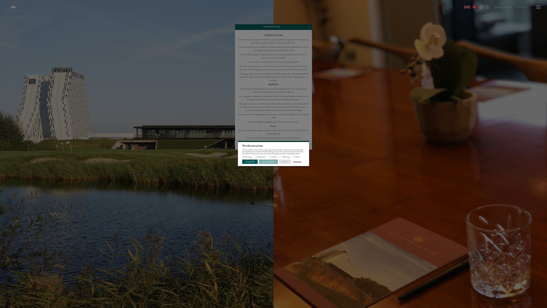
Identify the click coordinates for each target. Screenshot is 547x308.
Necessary (248, 157)
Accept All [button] (250, 161)
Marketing (286, 157)
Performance (261, 157)
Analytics (274, 157)
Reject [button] (285, 161)
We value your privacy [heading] (252, 145)
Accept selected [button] (268, 161)
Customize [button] (297, 161)
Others (297, 157)
